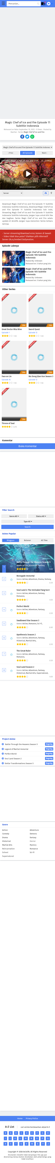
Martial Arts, (31, 641)
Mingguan (10, 540)
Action (5, 830)
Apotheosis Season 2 (26, 634)
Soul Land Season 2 (25, 667)
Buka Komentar (27, 446)
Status (40, 516)
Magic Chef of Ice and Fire (34, 132)
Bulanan (27, 540)
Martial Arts (7, 845)
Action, (25, 565)
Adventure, (33, 565)
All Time (44, 540)
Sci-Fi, (39, 623)
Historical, (21, 641)
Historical (6, 841)
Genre (13, 516)
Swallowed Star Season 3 (28, 620)
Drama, (41, 579)
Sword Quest (34, 329)
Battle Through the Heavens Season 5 (33, 562)
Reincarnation (8, 849)
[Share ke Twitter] (27, 137)
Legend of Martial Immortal (29, 749)
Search (28, 527)
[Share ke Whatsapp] (32, 137)
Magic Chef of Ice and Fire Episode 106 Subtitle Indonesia (38, 255)
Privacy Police (32, 1118)
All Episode (27, 153)
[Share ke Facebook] (22, 137)
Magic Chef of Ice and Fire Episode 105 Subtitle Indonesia (38, 272)
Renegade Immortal (25, 576)
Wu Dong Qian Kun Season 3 (41, 376)
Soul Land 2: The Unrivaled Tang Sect (33, 590)
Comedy (5, 834)
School (5, 852)
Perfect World (23, 606)
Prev (11, 153)
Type (27, 521)
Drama (5, 837)
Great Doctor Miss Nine (12, 329)
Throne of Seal (8, 423)
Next (44, 153)
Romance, (21, 596)
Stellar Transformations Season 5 (29, 763)
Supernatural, (42, 673)
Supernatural (8, 856)
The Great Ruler (24, 651)
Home (19, 1118)
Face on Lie (6, 376)
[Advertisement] (27, 34)
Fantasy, (41, 565)
